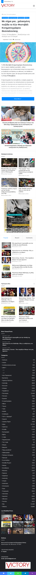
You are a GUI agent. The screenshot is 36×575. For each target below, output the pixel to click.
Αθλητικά (4, 498)
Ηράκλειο (5, 426)
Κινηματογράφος (11, 14)
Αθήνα (4, 403)
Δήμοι (3, 424)
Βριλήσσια (5, 378)
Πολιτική (4, 396)
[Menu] (34, 6)
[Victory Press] (8, 5)
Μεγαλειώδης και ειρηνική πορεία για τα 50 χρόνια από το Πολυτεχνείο (8, 170)
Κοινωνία (4, 385)
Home (4, 14)
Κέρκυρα (4, 457)
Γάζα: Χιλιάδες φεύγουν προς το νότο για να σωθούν (25, 190)
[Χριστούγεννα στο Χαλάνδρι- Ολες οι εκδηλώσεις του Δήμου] (6, 253)
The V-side (5, 442)
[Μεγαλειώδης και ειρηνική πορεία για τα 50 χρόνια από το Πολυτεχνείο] (9, 162)
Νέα (3, 504)
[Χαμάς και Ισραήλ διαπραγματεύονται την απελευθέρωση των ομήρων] (18, 524)
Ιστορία (4, 480)
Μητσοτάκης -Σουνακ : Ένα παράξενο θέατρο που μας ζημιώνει (27, 299)
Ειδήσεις (27, 17)
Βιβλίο (4, 434)
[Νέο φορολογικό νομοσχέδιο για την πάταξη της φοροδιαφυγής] (6, 245)
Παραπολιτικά (6, 439)
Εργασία (4, 398)
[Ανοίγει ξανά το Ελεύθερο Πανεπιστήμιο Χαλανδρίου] (6, 531)
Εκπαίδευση (5, 468)
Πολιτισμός (5, 17)
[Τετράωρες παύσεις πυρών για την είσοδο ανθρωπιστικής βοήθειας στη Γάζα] (9, 182)
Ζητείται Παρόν (6, 421)
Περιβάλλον (5, 390)
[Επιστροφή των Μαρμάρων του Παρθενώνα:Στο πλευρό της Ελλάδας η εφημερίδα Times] (18, 531)
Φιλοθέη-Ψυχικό (6, 462)
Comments (29, 238)
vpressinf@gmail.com (10, 558)
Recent (17, 238)
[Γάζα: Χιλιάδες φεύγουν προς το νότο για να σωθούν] (27, 182)
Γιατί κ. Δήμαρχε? (7, 416)
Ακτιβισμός (5, 414)
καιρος (4, 362)
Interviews (5, 493)
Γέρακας (4, 473)
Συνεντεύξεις (5, 460)
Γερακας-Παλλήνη (7, 380)
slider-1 (4, 367)
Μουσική (4, 470)
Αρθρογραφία (6, 452)
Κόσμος (4, 444)
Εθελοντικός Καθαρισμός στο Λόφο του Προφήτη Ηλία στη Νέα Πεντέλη (8, 318)
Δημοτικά (4, 496)
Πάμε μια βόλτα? (6, 450)
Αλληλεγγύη (5, 486)
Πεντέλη (4, 501)
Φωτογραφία (5, 432)
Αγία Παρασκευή (6, 375)
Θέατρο (4, 465)
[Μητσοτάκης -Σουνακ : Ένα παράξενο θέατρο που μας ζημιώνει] (6, 260)
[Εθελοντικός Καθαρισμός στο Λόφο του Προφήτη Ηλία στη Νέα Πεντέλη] (6, 267)
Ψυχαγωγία (21, 17)
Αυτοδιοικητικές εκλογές (9, 365)
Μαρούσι (4, 447)
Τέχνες (4, 406)
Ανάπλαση (5, 483)
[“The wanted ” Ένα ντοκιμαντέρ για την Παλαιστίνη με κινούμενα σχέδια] (27, 162)
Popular (6, 238)
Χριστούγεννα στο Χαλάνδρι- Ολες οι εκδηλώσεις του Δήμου (7, 299)
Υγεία (3, 408)
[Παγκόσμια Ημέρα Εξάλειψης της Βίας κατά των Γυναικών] (6, 275)
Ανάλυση (4, 360)
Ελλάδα (4, 429)
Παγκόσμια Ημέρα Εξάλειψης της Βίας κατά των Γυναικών (26, 318)
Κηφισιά (4, 419)
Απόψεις (4, 388)
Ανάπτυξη (5, 478)
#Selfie (4, 411)
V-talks (4, 437)
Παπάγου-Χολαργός (7, 455)
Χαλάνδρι (4, 383)
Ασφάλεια (5, 475)
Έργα (3, 488)
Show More (17, 98)
